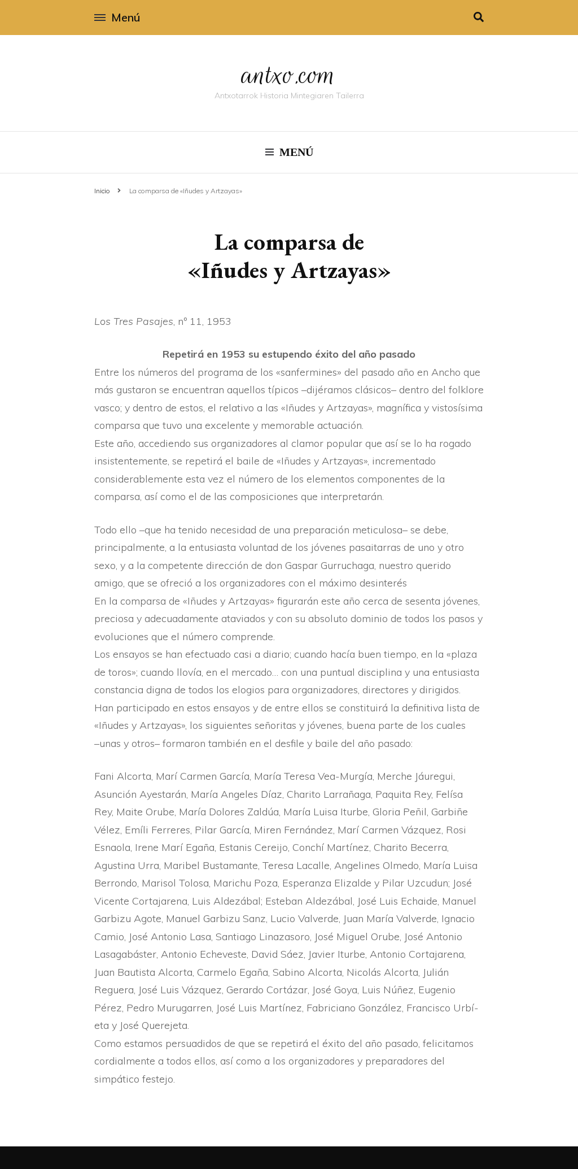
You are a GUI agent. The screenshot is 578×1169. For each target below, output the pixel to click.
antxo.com (289, 74)
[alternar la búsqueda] (479, 17)
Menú (125, 17)
